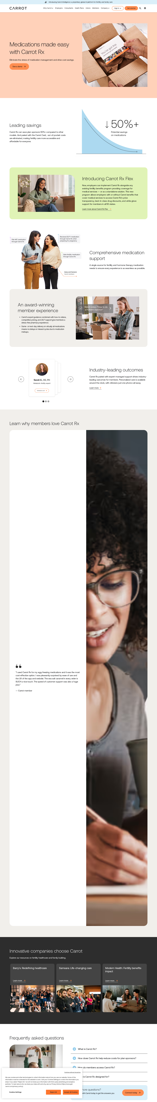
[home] (18, 8)
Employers (59, 8)
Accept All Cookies (71, 1092)
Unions (88, 8)
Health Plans (79, 8)
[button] (48, 8)
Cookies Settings (15, 1092)
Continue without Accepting (72, 1072)
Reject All (53, 1092)
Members (95, 8)
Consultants (68, 8)
